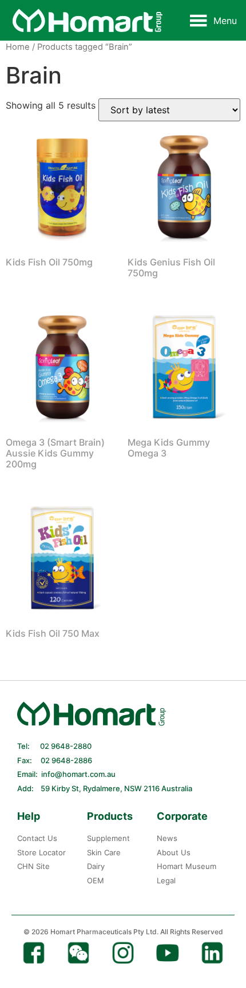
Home (18, 47)
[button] (225, 20)
